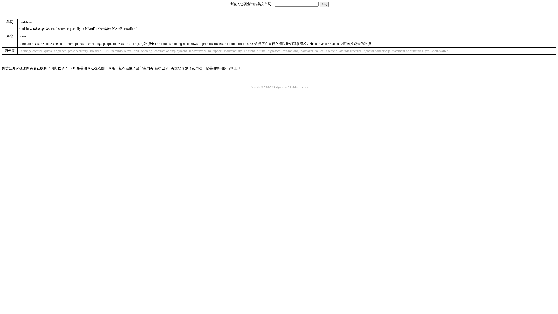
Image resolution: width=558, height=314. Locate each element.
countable (26, 44)
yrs (427, 51)
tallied (319, 51)
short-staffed (439, 51)
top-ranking (291, 51)
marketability (233, 51)
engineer (60, 51)
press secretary (78, 51)
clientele (331, 51)
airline (261, 51)
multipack (215, 51)
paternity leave (121, 51)
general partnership (377, 51)
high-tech (274, 51)
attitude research (350, 51)
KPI (106, 51)
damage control (31, 51)
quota (48, 51)
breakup (95, 51)
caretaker (307, 51)
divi (136, 51)
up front (249, 51)
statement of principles (407, 51)
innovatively (197, 51)
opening (146, 51)
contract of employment (170, 51)
